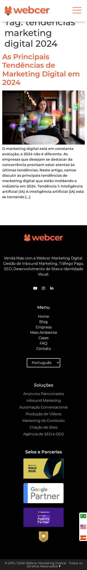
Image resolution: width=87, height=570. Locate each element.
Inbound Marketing (43, 400)
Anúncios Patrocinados (43, 394)
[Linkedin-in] (51, 288)
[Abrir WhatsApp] (11, 559)
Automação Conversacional (43, 407)
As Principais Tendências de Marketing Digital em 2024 (41, 69)
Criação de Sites (44, 427)
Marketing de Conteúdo (43, 421)
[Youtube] (35, 288)
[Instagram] (43, 288)
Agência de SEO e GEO (43, 434)
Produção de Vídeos (43, 414)
